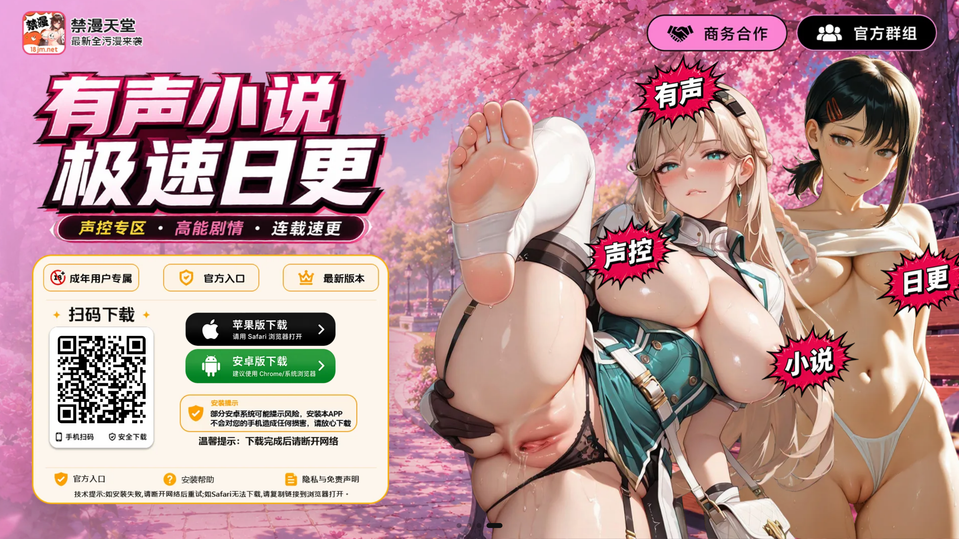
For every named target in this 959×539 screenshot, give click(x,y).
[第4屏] (498, 525)
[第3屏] (488, 525)
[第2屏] (478, 525)
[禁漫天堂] (82, 33)
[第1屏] (464, 525)
